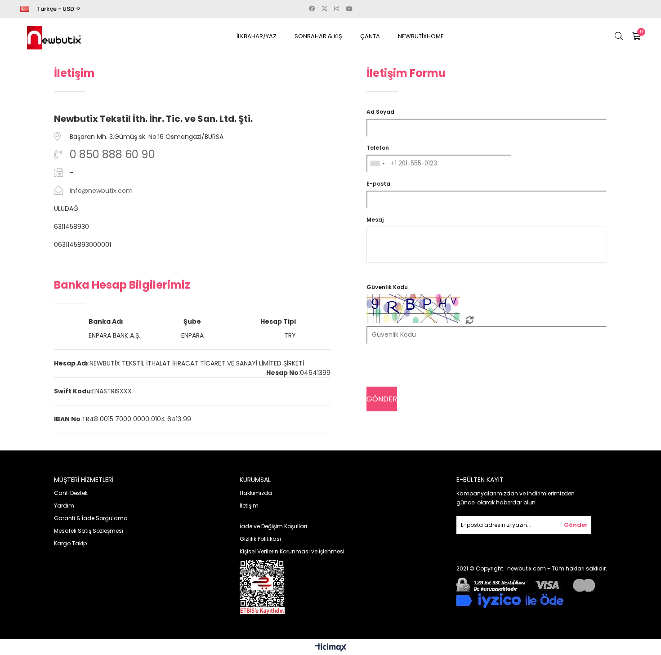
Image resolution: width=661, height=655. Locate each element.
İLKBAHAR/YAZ (257, 36)
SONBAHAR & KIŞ (318, 36)
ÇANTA (370, 36)
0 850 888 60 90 (112, 154)
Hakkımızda (256, 493)
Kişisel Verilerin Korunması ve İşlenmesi (292, 551)
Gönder (576, 525)
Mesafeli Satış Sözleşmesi (88, 531)
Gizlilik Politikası (260, 539)
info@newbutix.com (101, 190)
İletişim (249, 505)
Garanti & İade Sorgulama (91, 518)
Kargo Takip (70, 543)
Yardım (64, 505)
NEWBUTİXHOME (421, 36)
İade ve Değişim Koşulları (273, 526)
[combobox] (377, 163)
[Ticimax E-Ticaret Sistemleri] (331, 648)
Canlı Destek (71, 493)
